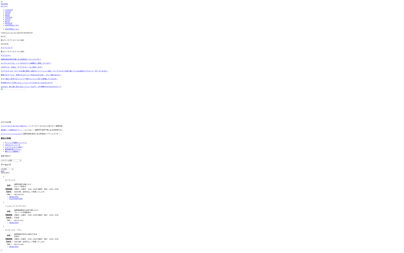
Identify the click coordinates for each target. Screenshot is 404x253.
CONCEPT (9, 10)
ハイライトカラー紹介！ (14, 147)
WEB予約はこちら (12, 25)
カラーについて (7, 48)
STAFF (7, 14)
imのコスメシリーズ (12, 145)
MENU (7, 16)
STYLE (7, 19)
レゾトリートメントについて (12, 134)
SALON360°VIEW (16, 199)
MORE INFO (14, 197)
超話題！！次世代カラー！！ (12, 130)
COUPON (8, 17)
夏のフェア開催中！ (12, 151)
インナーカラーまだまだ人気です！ (14, 126)
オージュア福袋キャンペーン (16, 143)
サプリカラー (6, 55)
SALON (8, 12)
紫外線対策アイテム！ (13, 149)
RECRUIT (8, 23)
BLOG (7, 21)
